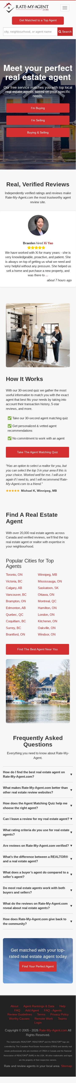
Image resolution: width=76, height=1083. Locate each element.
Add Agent (32, 1010)
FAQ (17, 1010)
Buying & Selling (38, 132)
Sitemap (66, 1066)
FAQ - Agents (53, 1010)
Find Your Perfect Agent (38, 966)
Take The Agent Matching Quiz (37, 452)
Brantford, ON (15, 634)
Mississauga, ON (50, 581)
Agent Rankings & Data (38, 1006)
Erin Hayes (63, 243)
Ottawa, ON (46, 594)
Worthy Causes (19, 1018)
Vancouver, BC (16, 594)
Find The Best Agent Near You (37, 649)
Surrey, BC (13, 628)
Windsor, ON (47, 634)
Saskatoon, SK (48, 588)
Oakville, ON (47, 628)
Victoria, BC (14, 581)
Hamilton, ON (47, 608)
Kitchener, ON (47, 621)
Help (62, 1006)
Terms (41, 1014)
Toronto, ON (14, 574)
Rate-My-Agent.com (53, 1030)
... (70, 275)
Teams (62, 1018)
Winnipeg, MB (47, 574)
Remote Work (44, 1018)
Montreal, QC (47, 601)
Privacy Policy (59, 1014)
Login (38, 1022)
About (14, 1006)
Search (66, 31)
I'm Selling (38, 120)
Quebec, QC (14, 614)
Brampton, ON (16, 601)
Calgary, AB (14, 588)
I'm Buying (38, 108)
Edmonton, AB (16, 608)
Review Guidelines (19, 1014)
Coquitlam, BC (16, 621)
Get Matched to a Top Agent (38, 20)
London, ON (46, 614)
